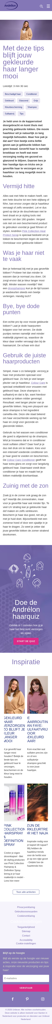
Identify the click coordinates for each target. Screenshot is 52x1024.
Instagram (41, 999)
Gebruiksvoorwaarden (26, 911)
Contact (26, 935)
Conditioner (31, 94)
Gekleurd (9, 100)
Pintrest (25, 999)
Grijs (36, 100)
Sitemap (26, 931)
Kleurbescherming (13, 107)
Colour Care (38, 382)
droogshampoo (16, 288)
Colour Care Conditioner (21, 459)
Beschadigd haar (13, 94)
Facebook (10, 999)
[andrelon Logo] (11, 5)
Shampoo (32, 107)
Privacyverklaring (26, 907)
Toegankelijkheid (26, 927)
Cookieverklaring (26, 916)
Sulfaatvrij (9, 113)
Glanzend (23, 100)
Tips (22, 113)
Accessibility (26, 940)
